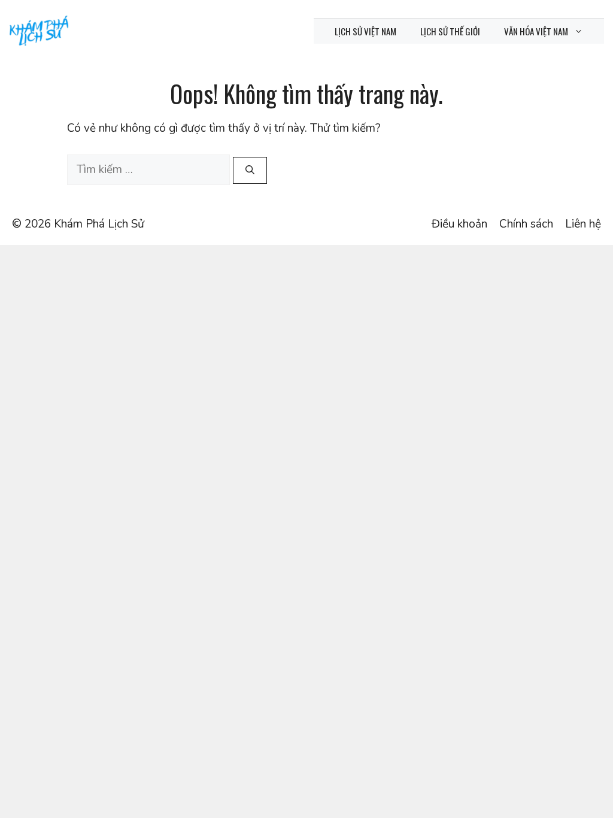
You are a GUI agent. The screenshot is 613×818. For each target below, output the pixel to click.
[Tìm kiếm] (250, 170)
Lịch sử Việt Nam (365, 31)
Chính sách (526, 224)
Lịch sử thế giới (450, 31)
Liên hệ (583, 224)
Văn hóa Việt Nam (536, 31)
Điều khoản (459, 224)
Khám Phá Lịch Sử (99, 224)
